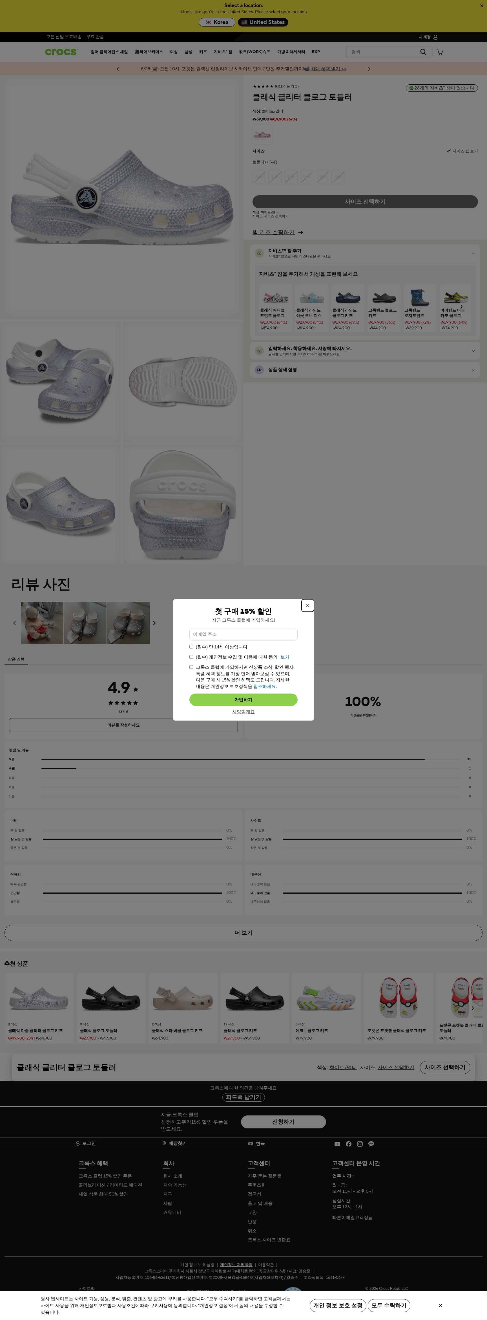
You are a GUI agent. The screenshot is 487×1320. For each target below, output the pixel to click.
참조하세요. (265, 686)
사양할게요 (243, 712)
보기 (284, 657)
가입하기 (243, 700)
